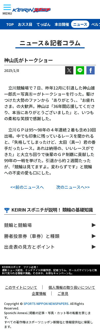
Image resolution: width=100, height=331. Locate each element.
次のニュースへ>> (73, 187)
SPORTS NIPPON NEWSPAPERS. (46, 303)
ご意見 (62, 293)
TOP (10, 24)
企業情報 (39, 293)
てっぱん (43, 24)
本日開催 (62, 24)
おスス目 (25, 24)
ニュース (80, 24)
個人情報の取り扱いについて (71, 287)
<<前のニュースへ (27, 187)
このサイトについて (21, 287)
